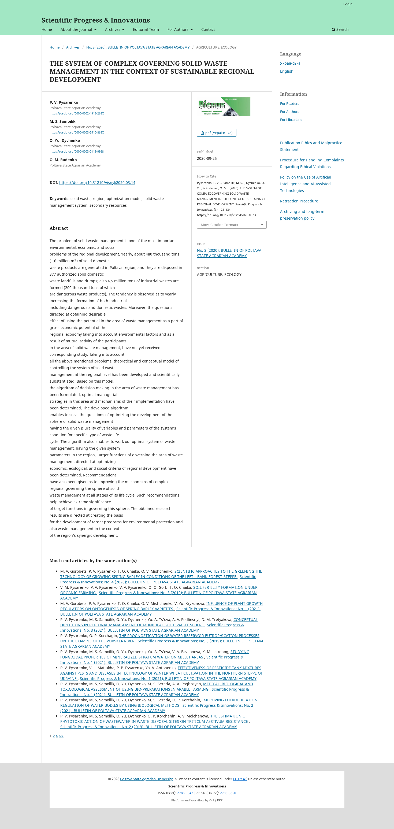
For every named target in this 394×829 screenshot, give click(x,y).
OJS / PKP (216, 800)
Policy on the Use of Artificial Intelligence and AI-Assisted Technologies (305, 184)
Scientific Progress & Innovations (96, 20)
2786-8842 (185, 793)
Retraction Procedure (299, 200)
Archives (113, 29)
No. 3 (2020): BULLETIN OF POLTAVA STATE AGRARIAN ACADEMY (137, 47)
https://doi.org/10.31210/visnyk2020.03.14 (97, 182)
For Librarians (291, 119)
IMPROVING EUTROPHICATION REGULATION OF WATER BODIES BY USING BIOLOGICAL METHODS (159, 702)
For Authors (178, 29)
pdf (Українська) (219, 132)
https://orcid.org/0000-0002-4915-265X (77, 113)
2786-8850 (228, 793)
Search (342, 29)
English (286, 71)
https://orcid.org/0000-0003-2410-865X (77, 132)
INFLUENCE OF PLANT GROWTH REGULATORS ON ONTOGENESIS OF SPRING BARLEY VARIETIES (161, 606)
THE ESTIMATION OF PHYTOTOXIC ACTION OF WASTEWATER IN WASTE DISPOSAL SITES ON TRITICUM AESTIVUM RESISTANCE (154, 718)
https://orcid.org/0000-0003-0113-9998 (77, 152)
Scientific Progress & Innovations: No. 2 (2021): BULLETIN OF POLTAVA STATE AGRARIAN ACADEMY (156, 708)
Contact (208, 29)
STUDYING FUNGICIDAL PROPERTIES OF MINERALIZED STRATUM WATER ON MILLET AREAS (154, 654)
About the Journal (77, 29)
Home (47, 29)
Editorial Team (146, 29)
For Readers (289, 103)
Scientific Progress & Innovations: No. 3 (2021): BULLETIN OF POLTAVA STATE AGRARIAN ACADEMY (152, 627)
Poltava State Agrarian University (146, 779)
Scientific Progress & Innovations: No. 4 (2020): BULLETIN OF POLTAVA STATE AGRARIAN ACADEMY (158, 579)
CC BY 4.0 (240, 779)
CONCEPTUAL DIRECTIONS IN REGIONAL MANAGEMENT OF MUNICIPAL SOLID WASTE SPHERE (159, 622)
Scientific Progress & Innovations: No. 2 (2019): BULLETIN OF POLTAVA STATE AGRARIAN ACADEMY (148, 726)
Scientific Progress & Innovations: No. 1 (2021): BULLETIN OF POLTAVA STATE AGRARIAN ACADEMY (151, 659)
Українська (290, 63)
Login (347, 4)
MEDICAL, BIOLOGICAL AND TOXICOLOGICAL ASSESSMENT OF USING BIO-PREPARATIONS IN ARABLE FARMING (156, 686)
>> (61, 735)
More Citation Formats (219, 224)
